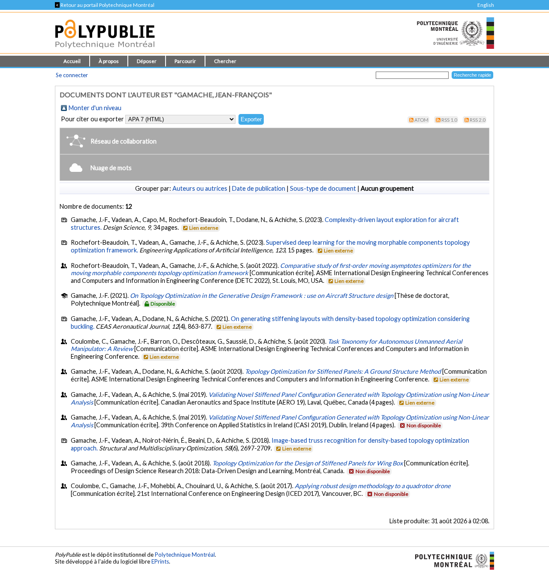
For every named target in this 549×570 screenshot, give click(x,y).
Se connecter (72, 75)
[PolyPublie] (105, 50)
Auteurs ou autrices (199, 188)
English (485, 5)
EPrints (160, 561)
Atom (421, 120)
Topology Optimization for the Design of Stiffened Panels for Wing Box (307, 463)
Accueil (72, 61)
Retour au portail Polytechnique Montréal (104, 5)
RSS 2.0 (478, 120)
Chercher (225, 61)
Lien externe (203, 228)
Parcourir (185, 61)
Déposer (147, 61)
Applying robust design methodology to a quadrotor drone (373, 485)
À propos (109, 61)
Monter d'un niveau (95, 107)
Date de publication (258, 188)
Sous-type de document (323, 188)
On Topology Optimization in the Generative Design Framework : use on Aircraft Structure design (261, 295)
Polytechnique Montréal (185, 554)
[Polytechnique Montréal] (451, 560)
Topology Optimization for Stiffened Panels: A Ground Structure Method (343, 371)
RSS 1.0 (449, 120)
